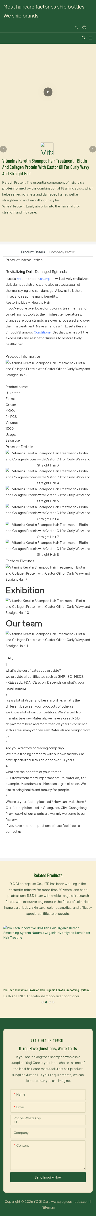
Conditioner (43, 332)
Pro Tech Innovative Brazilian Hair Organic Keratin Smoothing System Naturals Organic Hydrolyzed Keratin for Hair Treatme (46, 990)
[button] (43, 1002)
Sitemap (48, 1207)
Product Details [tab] (33, 252)
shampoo (47, 279)
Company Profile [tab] (62, 252)
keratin (22, 279)
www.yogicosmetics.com (70, 1201)
